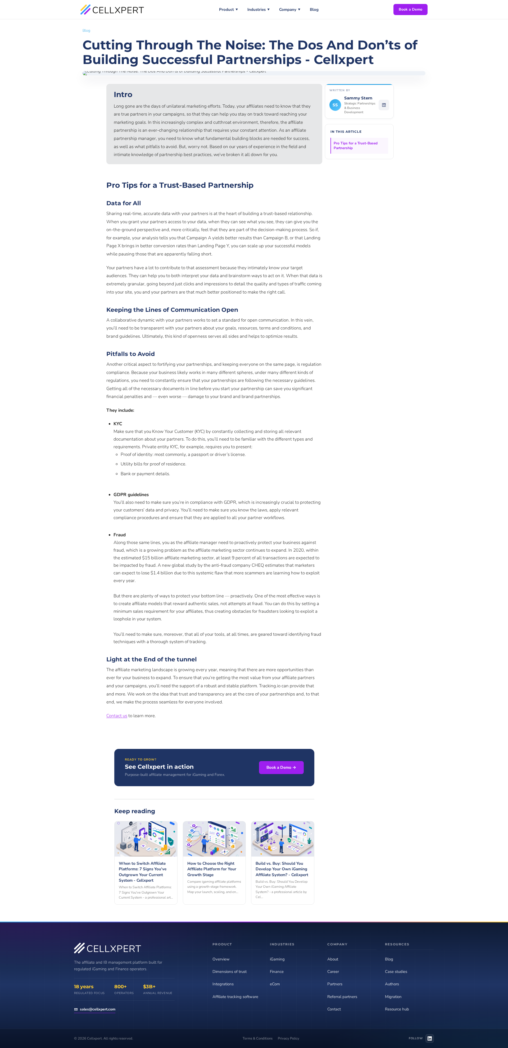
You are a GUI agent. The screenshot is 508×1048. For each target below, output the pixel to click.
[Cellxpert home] (112, 9)
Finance (277, 971)
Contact (334, 1009)
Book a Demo (410, 9)
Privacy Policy (288, 1038)
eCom (275, 984)
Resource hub (397, 1009)
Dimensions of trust (229, 971)
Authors (392, 984)
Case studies (396, 971)
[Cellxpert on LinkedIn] (429, 1038)
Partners (334, 984)
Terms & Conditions (258, 1038)
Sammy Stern (358, 98)
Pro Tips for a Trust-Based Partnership (356, 145)
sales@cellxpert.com (97, 1009)
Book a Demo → (281, 767)
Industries (258, 9)
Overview (221, 959)
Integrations (223, 984)
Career (333, 971)
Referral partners (342, 996)
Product (228, 9)
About (332, 959)
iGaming (277, 959)
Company (289, 9)
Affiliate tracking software (235, 996)
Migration (393, 996)
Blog (314, 9)
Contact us (116, 716)
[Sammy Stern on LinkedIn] (384, 105)
